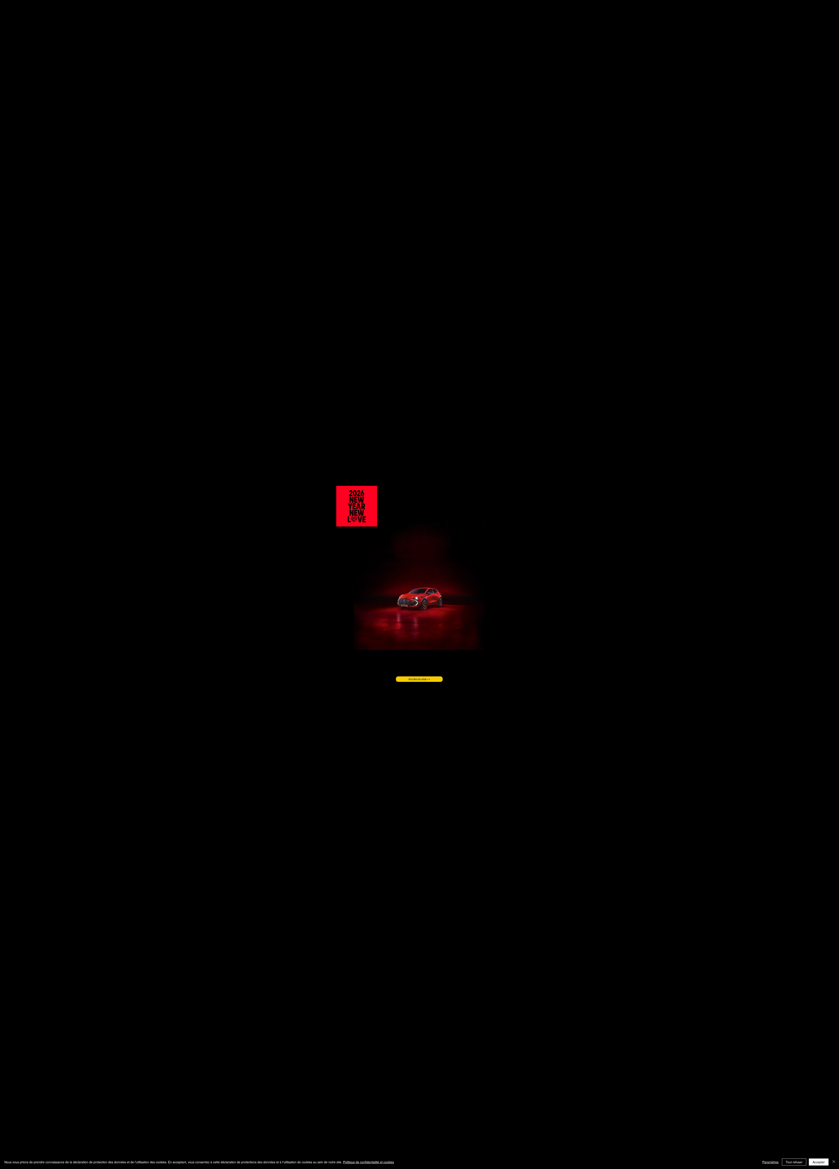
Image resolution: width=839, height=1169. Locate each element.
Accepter (819, 1162)
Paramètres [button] (770, 1162)
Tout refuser (794, 1162)
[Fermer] (833, 1162)
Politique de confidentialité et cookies (368, 1162)
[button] (371, 521)
